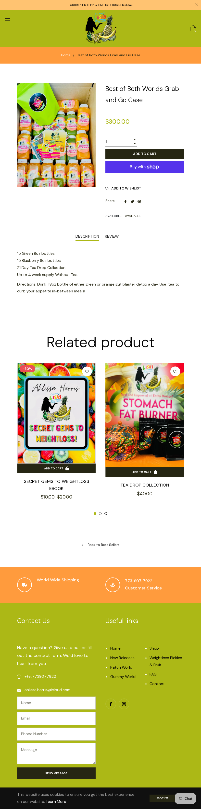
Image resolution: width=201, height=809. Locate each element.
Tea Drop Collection (144, 485)
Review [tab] (112, 236)
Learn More (56, 801)
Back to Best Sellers (103, 545)
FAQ (153, 674)
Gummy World (123, 676)
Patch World (121, 667)
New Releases (122, 657)
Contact (157, 683)
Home (66, 55)
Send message (56, 773)
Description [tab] (87, 236)
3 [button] (105, 513)
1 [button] (95, 513)
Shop (154, 648)
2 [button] (100, 513)
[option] (56, 439)
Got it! (162, 798)
